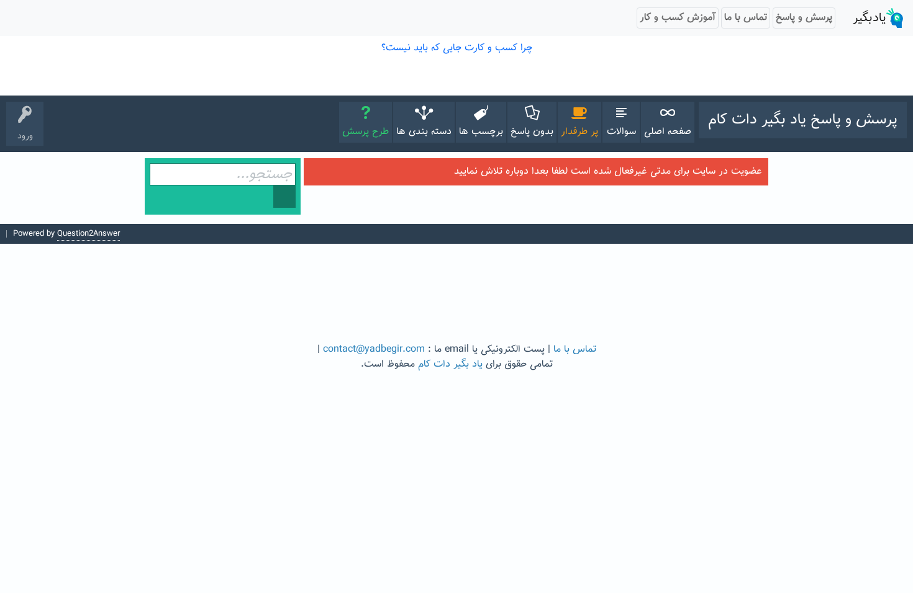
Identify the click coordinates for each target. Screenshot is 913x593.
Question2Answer (88, 234)
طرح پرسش (365, 132)
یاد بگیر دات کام (450, 364)
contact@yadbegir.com (374, 349)
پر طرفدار (579, 132)
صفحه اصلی (667, 132)
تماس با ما (574, 349)
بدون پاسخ (532, 132)
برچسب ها (481, 132)
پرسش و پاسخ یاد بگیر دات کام (802, 120)
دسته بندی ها (424, 132)
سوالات (621, 132)
